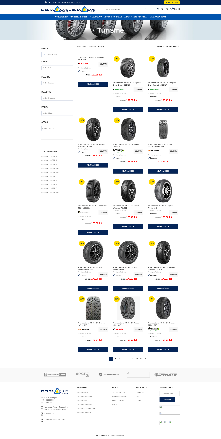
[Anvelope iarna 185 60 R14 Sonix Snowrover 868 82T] (128, 252)
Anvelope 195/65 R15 (49, 164)
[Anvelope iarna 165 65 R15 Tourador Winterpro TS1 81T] (128, 191)
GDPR (114, 404)
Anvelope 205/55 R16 (49, 180)
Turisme (88, 68)
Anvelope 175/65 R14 (49, 156)
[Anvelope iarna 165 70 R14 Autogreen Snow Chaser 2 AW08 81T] (163, 68)
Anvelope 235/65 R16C (49, 192)
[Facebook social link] (42, 2)
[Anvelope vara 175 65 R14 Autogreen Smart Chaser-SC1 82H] (128, 68)
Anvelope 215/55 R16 (49, 184)
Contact (63, 2)
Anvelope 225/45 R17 (49, 188)
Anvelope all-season (84, 396)
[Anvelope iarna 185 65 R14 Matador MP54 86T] (128, 308)
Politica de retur (118, 400)
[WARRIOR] (55, 374)
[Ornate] (166, 374)
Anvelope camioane (84, 412)
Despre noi (56, 2)
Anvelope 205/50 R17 (49, 176)
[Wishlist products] (167, 9)
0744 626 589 (172, 2)
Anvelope (92, 46)
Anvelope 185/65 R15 (49, 160)
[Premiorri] (138, 374)
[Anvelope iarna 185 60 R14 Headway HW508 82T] (93, 308)
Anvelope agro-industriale (86, 408)
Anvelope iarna (82, 392)
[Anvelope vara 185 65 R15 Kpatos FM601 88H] (163, 191)
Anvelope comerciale (84, 404)
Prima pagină (82, 46)
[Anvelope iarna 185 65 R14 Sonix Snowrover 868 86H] (93, 252)
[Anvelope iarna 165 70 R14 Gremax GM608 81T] (128, 129)
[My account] (162, 9)
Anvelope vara (82, 400)
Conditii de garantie (119, 396)
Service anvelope (76, 2)
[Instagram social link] (45, 2)
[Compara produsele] (157, 9)
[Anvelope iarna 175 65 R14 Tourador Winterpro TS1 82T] (93, 129)
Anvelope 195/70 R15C (49, 168)
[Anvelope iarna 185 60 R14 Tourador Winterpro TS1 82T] (163, 252)
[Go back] (94, 30)
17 (141, 359)
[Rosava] (83, 374)
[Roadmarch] (110, 374)
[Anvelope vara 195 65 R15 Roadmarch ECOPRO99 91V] (93, 191)
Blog (68, 2)
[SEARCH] (145, 9)
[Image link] (54, 391)
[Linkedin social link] (48, 2)
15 (132, 359)
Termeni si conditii (118, 392)
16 (137, 359)
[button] (93, 84)
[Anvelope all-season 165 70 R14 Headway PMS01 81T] (163, 129)
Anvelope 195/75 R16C (49, 172)
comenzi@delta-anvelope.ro (54, 419)
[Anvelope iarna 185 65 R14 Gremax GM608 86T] (163, 308)
